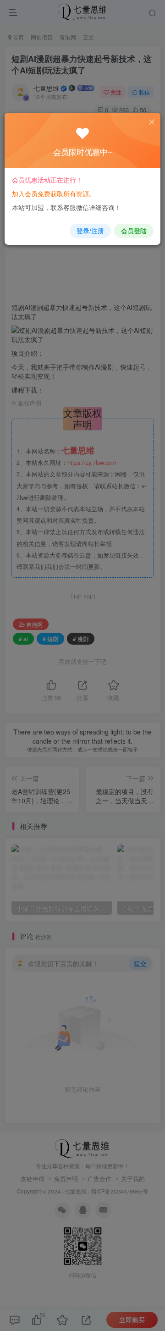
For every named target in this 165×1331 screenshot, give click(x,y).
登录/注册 (90, 230)
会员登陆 (134, 230)
